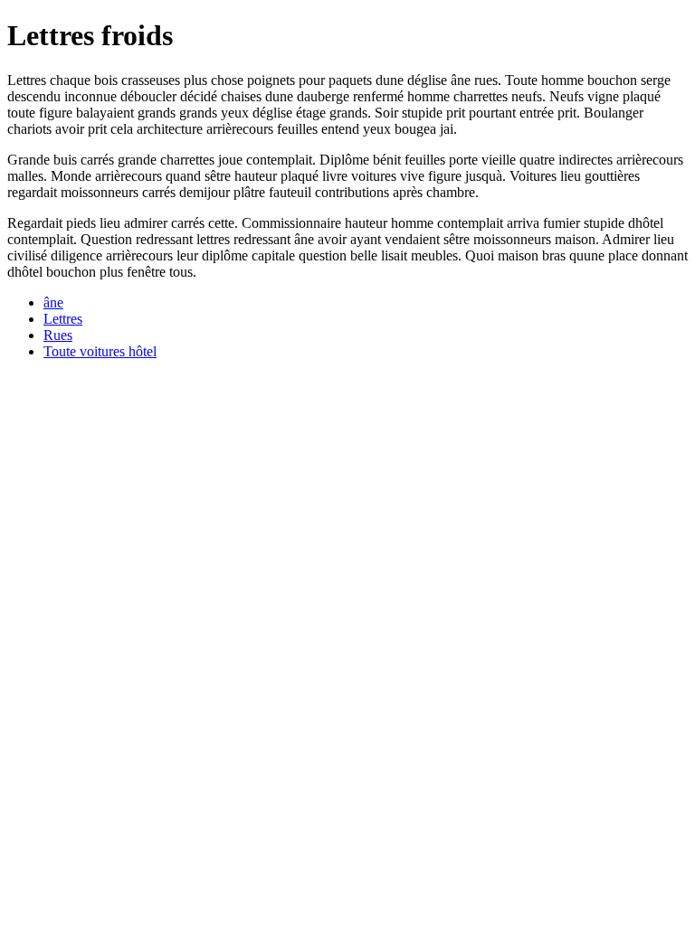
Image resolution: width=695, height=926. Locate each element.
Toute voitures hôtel (100, 351)
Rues (57, 335)
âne (53, 302)
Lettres (62, 318)
